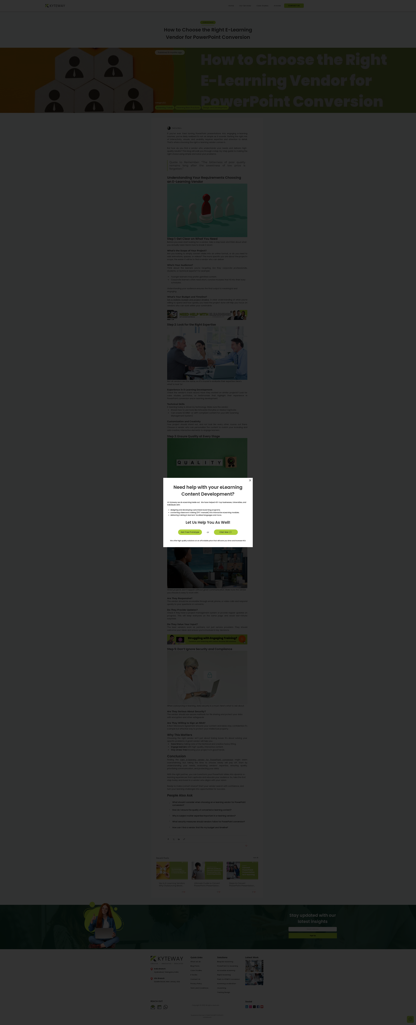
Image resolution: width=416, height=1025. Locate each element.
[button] (250, 480)
